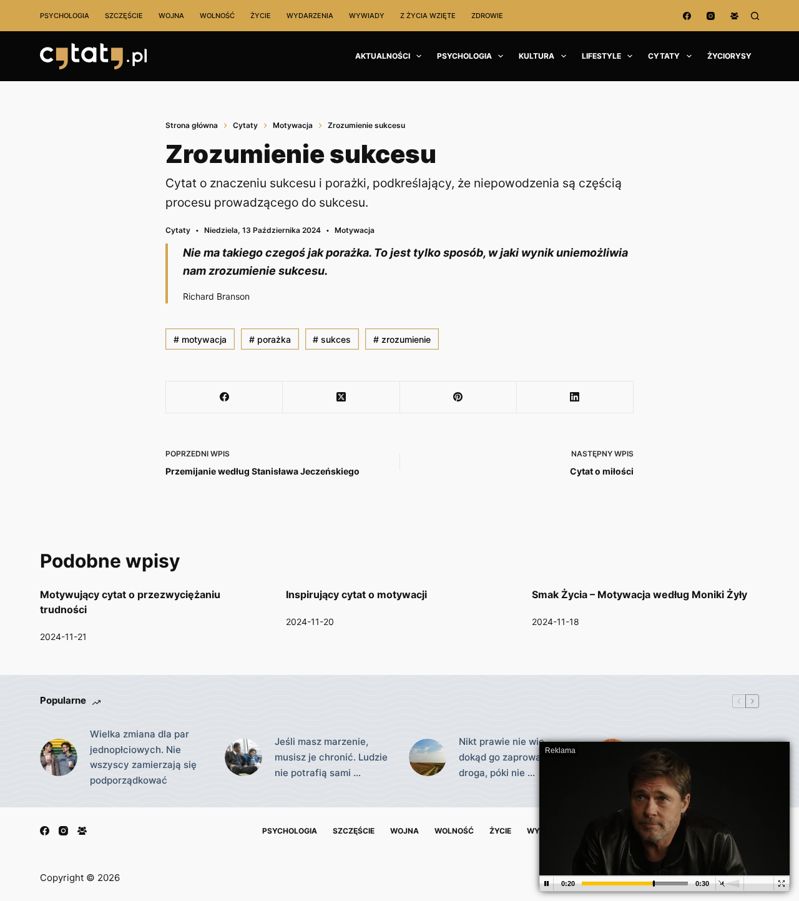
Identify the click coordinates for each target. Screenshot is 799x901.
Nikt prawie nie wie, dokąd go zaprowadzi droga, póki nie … (506, 757)
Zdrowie (487, 15)
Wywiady (367, 15)
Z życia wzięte (428, 15)
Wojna (171, 15)
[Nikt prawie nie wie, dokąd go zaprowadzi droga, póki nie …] (427, 757)
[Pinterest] (458, 397)
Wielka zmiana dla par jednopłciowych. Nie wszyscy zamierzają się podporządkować (143, 757)
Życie (260, 15)
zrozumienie (402, 339)
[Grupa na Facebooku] (734, 16)
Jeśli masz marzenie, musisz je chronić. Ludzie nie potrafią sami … (331, 757)
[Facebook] (687, 16)
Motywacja (355, 230)
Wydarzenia (310, 15)
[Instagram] (711, 16)
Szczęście (124, 15)
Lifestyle (601, 56)
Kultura (536, 56)
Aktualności (382, 56)
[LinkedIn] (575, 397)
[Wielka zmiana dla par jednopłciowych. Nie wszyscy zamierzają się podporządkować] (58, 757)
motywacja (200, 339)
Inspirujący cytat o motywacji (356, 594)
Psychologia (64, 15)
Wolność (217, 15)
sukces (332, 339)
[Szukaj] (755, 16)
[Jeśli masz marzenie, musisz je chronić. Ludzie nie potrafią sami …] (243, 757)
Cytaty (664, 56)
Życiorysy (729, 56)
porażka (270, 339)
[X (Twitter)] (341, 397)
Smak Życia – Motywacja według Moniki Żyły (639, 594)
